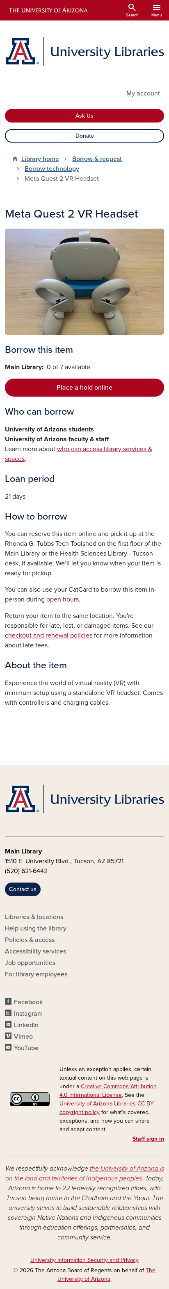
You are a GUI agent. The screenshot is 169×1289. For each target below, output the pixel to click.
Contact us (23, 889)
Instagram (28, 1014)
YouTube (26, 1048)
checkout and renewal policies (48, 635)
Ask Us (84, 115)
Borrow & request (97, 159)
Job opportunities (30, 963)
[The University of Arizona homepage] (48, 10)
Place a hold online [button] (84, 388)
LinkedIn (26, 1025)
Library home (40, 159)
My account (143, 93)
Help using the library (35, 928)
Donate (84, 135)
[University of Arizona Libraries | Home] (84, 51)
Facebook (28, 1002)
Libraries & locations (34, 917)
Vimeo (23, 1037)
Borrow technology (52, 169)
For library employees (36, 974)
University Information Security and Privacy (84, 1260)
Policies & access (30, 940)
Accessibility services (35, 951)
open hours (62, 599)
